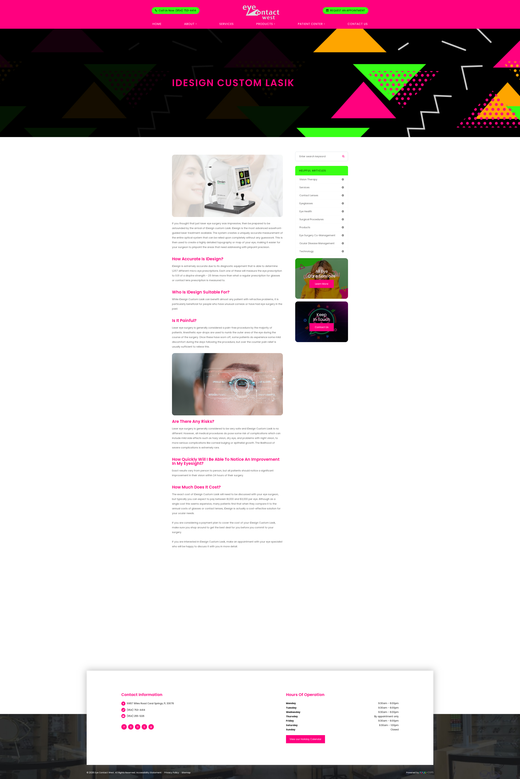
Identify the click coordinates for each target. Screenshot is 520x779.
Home (156, 24)
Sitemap (186, 772)
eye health (305, 211)
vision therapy (308, 179)
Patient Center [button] (310, 24)
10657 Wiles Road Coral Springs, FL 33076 (150, 703)
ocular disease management (316, 243)
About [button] (189, 24)
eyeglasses (306, 203)
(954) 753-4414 (136, 710)
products (304, 227)
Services (226, 24)
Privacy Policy (171, 772)
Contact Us (358, 24)
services (304, 187)
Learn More (321, 283)
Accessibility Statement (149, 772)
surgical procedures (311, 219)
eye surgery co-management (317, 235)
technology (306, 251)
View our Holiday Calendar (305, 739)
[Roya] (426, 772)
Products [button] (264, 24)
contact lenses (308, 195)
